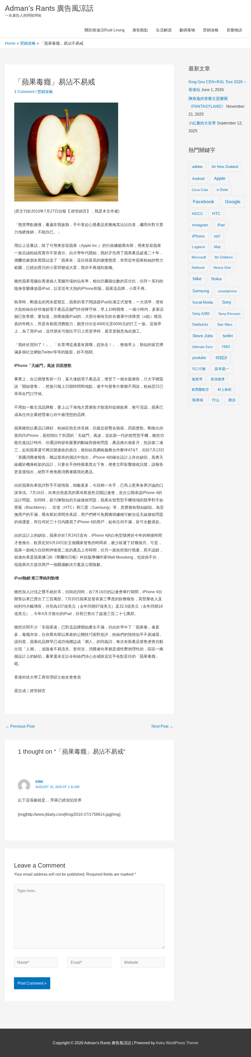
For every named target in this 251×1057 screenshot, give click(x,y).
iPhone (198, 236)
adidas (197, 166)
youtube (199, 358)
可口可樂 (199, 369)
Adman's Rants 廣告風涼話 (49, 8)
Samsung (200, 291)
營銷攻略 (211, 30)
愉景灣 (197, 379)
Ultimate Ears (202, 347)
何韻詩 (221, 358)
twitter (228, 336)
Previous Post (20, 726)
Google (232, 201)
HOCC (197, 214)
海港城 (197, 400)
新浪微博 (218, 379)
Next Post (162, 726)
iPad (221, 225)
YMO (226, 347)
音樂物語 (234, 30)
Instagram (200, 225)
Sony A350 (201, 313)
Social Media (202, 302)
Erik (39, 782)
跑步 (232, 400)
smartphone (227, 291)
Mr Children (224, 257)
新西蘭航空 (200, 389)
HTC (216, 214)
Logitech (198, 247)
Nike (197, 278)
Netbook (198, 267)
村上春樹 (224, 389)
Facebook (203, 201)
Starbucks (200, 324)
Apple (219, 178)
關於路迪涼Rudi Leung (105, 30)
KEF (217, 236)
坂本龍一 (221, 369)
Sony (226, 302)
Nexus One (222, 267)
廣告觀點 (140, 30)
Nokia (216, 279)
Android (198, 178)
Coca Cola (200, 190)
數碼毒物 (187, 30)
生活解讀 (164, 30)
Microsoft (199, 257)
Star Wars (224, 324)
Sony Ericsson (229, 314)
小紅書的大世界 (202, 123)
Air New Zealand (225, 167)
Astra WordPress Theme (177, 1043)
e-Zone (222, 190)
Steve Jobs (202, 336)
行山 (215, 400)
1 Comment (24, 92)
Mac (217, 247)
